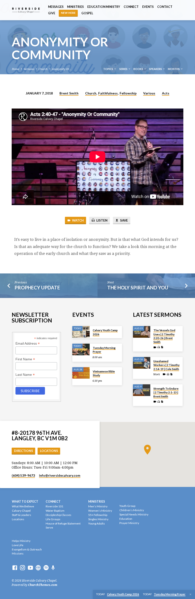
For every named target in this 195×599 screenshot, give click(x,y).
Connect (131, 7)
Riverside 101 (54, 506)
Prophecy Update (37, 287)
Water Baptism (55, 510)
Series (123, 68)
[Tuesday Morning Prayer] (81, 349)
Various (149, 93)
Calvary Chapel (21, 510)
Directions (23, 451)
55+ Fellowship (97, 515)
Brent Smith (68, 93)
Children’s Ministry (131, 510)
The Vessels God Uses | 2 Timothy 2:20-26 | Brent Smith (164, 336)
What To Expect (25, 501)
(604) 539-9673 (23, 475)
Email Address (27, 343)
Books (138, 68)
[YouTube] (30, 567)
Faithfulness (108, 93)
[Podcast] (53, 567)
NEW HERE (68, 13)
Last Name (25, 374)
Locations (49, 451)
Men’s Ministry (97, 506)
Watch (77, 220)
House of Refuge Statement (63, 523)
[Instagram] (23, 567)
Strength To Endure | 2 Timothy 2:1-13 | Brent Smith (166, 392)
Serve (49, 527)
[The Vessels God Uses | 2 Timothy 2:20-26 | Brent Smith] (141, 332)
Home (15, 69)
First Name (25, 359)
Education (125, 518)
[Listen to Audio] (158, 347)
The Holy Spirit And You (137, 287)
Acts (165, 93)
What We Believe (23, 506)
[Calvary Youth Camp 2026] (81, 332)
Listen (101, 220)
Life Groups (53, 519)
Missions (18, 553)
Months (174, 68)
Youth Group (127, 506)
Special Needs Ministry (133, 514)
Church (43, 69)
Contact (164, 7)
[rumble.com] (38, 567)
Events (148, 7)
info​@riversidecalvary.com (59, 475)
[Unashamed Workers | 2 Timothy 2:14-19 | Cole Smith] (141, 363)
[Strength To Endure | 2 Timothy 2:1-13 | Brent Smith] (141, 390)
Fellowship (128, 93)
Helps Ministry (21, 541)
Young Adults (96, 523)
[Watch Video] (154, 347)
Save (123, 220)
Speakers (155, 68)
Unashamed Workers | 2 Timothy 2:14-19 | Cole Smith (166, 365)
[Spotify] (46, 567)
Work (156, 374)
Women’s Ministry (100, 510)
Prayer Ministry (129, 523)
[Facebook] (15, 567)
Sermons (29, 69)
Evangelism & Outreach (27, 549)
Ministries (75, 7)
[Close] (190, 594)
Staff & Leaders (21, 515)
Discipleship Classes (58, 515)
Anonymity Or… (62, 69)
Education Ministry (103, 7)
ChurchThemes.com (42, 585)
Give (51, 13)
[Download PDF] (162, 347)
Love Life (17, 545)
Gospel (87, 13)
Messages (55, 7)
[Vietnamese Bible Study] (81, 373)
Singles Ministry (98, 519)
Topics (108, 68)
